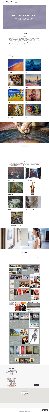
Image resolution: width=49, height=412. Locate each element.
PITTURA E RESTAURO (8, 1)
